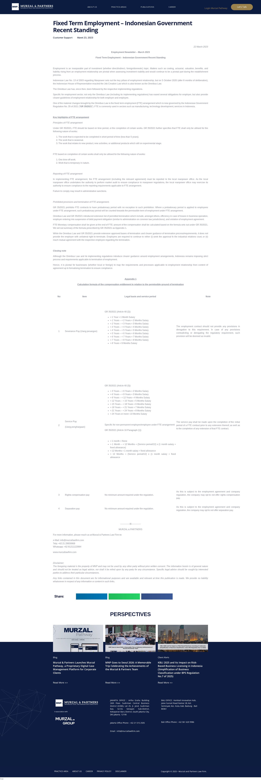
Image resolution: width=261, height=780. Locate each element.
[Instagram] (164, 733)
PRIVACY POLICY (104, 771)
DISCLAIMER (120, 771)
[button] (91, 596)
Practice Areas (118, 7)
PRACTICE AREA (61, 771)
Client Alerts (163, 657)
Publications (147, 7)
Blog (55, 657)
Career (172, 7)
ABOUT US (77, 771)
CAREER (89, 771)
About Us (92, 7)
